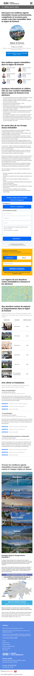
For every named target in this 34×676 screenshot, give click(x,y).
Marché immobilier (6, 648)
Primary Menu (31, 3)
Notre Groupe (5, 650)
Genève (6, 612)
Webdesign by (7, 671)
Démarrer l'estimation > (17, 269)
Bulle (3, 615)
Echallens (27, 612)
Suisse (3, 612)
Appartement (9, 257)
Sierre (16, 616)
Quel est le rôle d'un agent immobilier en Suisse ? (13, 628)
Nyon (10, 612)
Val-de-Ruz (15, 615)
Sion (14, 616)
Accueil (4, 640)
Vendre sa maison (6, 644)
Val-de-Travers (21, 615)
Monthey (6, 616)
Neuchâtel (6, 615)
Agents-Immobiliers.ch (11, 3)
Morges (13, 612)
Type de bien (5, 254)
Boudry (10, 615)
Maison (24, 257)
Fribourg (16, 613)
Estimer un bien (5, 642)
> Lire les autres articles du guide (9, 638)
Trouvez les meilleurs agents (8, 646)
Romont (28, 613)
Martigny (10, 616)
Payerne (12, 613)
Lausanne (17, 612)
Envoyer (16, 238)
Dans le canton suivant (8, 261)
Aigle (30, 612)
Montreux (22, 612)
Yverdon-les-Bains (5, 613)
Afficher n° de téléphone (17, 206)
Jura (19, 616)
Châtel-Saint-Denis (22, 613)
